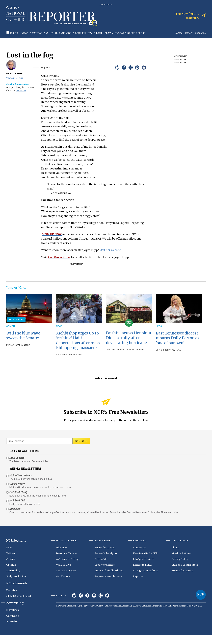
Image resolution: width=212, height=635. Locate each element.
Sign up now (192, 18)
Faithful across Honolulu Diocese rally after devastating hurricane (128, 338)
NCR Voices (16, 319)
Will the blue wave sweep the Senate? (23, 335)
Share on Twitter (131, 67)
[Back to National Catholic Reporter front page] (51, 19)
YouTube (94, 595)
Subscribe (200, 32)
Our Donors (63, 576)
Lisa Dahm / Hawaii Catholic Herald (125, 350)
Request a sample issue (108, 576)
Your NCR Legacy (66, 570)
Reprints (138, 576)
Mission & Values (181, 553)
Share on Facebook (124, 67)
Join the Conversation (17, 84)
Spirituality (83, 33)
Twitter (81, 595)
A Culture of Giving (67, 559)
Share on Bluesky (117, 67)
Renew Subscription (106, 553)
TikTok (107, 595)
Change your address (145, 570)
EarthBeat (103, 33)
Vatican (37, 33)
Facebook (87, 595)
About (175, 547)
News (25, 33)
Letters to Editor (143, 564)
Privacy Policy (180, 559)
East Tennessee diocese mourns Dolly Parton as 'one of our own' (177, 338)
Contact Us (139, 547)
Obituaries (12, 615)
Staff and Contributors (185, 564)
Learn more (21, 90)
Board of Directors (182, 570)
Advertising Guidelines (66, 606)
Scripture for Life (16, 576)
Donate (179, 32)
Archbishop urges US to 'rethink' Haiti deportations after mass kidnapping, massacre (78, 340)
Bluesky (74, 595)
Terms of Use (83, 606)
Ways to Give (63, 564)
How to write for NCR (145, 553)
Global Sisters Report (130, 33)
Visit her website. (110, 250)
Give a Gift (101, 559)
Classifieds (12, 609)
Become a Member (67, 553)
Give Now (61, 547)
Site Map (108, 606)
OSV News (76, 355)
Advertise (12, 621)
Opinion (66, 33)
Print (144, 67)
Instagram (101, 595)
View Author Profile (14, 78)
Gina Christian (64, 355)
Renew (188, 32)
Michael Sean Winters (18, 345)
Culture (52, 33)
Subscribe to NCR (105, 547)
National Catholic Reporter (201, 595)
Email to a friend (137, 67)
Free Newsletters (105, 564)
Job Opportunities (143, 559)
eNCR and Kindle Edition (109, 570)
